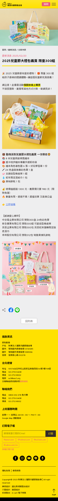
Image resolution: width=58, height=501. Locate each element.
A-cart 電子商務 (19, 493)
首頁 (4, 50)
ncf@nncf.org (14, 378)
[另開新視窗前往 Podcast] (42, 458)
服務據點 (24, 381)
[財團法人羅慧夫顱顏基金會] (13, 4)
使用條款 (17, 471)
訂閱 (50, 433)
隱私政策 (6, 471)
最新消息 (12, 50)
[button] (54, 492)
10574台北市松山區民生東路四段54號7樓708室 (29, 369)
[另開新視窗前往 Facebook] (15, 458)
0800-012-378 (14, 395)
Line (17, 310)
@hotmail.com (24, 440)
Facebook (10, 310)
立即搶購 (10, 204)
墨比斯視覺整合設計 (21, 486)
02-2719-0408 (14, 372)
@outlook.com (40, 440)
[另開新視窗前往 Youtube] (29, 458)
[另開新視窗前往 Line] (35, 458)
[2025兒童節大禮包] (29, 122)
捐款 (46, 4)
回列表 (29, 321)
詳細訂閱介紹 (8, 449)
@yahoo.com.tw (11, 445)
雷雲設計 (16, 490)
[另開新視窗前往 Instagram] (22, 458)
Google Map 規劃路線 (11, 418)
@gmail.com (9, 440)
